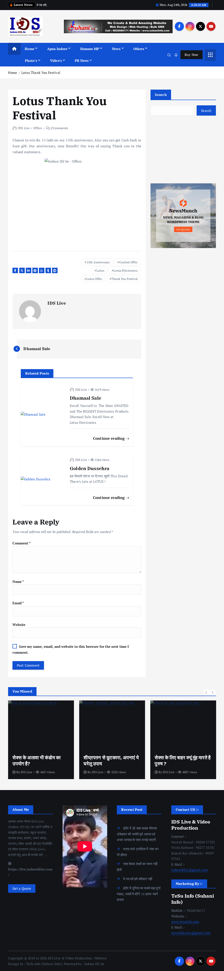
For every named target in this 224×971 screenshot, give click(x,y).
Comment (21, 543)
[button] (206, 692)
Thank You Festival (124, 279)
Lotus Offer (94, 279)
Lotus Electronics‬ (126, 270)
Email (18, 603)
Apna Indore (57, 49)
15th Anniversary (98, 262)
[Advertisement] (183, 149)
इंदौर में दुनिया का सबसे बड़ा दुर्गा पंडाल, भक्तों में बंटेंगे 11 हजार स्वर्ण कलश (138, 894)
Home (29, 49)
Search (161, 94)
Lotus (100, 270)
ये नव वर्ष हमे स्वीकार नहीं (137, 879)
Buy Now (191, 54)
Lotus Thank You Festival (40, 72)
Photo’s (31, 60)
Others (138, 49)
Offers (37, 128)
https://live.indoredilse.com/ (30, 872)
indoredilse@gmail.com (189, 870)
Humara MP (89, 49)
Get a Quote (21, 888)
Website (18, 624)
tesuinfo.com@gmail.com (190, 933)
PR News (82, 60)
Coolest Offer (128, 262)
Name (18, 581)
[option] (41, 739)
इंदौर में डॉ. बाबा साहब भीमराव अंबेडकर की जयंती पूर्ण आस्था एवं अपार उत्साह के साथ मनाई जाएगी (137, 834)
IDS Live (24, 128)
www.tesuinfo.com (185, 921)
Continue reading (109, 438)
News (116, 49)
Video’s (56, 60)
